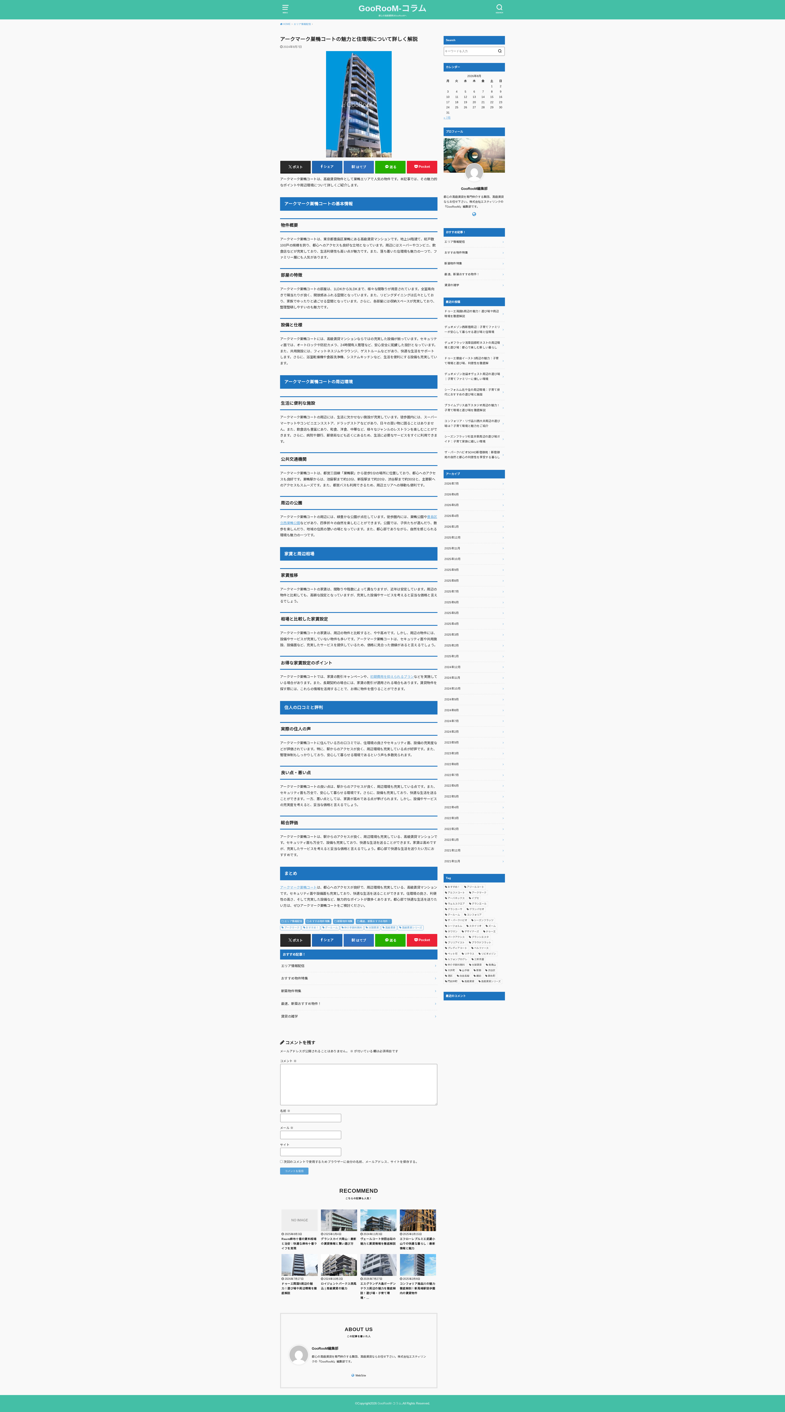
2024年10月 (452, 688)
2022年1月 (451, 839)
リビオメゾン (488, 953)
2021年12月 (452, 850)
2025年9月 (451, 569)
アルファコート (456, 892)
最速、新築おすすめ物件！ (375, 921)
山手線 (465, 970)
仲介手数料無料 (353, 927)
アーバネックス (456, 898)
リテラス (469, 953)
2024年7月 (451, 721)
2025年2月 (451, 645)
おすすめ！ (312, 927)
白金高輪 (464, 975)
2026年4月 (451, 515)
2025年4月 (451, 623)
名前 (285, 1111)
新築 (478, 970)
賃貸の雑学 (289, 1016)
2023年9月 (451, 742)
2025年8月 (451, 580)
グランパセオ (476, 909)
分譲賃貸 (374, 927)
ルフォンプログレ (457, 959)
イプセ (475, 898)
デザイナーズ (471, 931)
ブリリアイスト (456, 942)
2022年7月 (451, 775)
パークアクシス (456, 937)
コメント (288, 1061)
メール (287, 1128)
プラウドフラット (481, 942)
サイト (284, 1145)
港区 (450, 975)
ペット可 (453, 953)
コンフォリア (474, 914)
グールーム (331, 927)
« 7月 (447, 117)
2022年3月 (451, 818)
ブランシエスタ (480, 937)
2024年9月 (451, 699)
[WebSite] (474, 214)
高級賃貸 (390, 927)
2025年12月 (452, 537)
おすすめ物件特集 (320, 921)
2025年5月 (451, 613)
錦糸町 (491, 975)
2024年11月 (452, 677)
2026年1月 (451, 526)
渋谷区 (491, 970)
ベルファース (481, 948)
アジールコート (475, 887)
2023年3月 (451, 753)
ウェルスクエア (456, 903)
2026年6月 (451, 494)
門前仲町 (453, 981)
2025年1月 (451, 656)
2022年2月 (451, 829)
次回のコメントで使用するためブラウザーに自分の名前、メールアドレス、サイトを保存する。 (351, 1161)
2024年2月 (451, 731)
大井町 (451, 970)
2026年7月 (451, 483)
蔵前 (478, 975)
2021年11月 (452, 861)
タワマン (453, 931)
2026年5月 (451, 505)
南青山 (492, 964)
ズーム (492, 926)
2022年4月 (451, 807)
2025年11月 (452, 548)
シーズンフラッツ (483, 920)
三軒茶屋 (479, 959)
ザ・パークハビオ (457, 920)
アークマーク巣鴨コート (298, 887)
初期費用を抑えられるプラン (392, 677)
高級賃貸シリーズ (412, 927)
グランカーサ (455, 909)
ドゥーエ (491, 931)
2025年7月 (451, 591)
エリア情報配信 (293, 921)
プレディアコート (457, 948)
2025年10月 (452, 559)
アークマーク (291, 927)
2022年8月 (451, 764)
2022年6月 (451, 785)
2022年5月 (451, 796)
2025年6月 (451, 602)
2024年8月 (451, 710)
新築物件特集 (344, 921)
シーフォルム (455, 926)
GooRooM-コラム (392, 8)
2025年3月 (451, 634)
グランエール (479, 903)
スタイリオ (475, 926)
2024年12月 (452, 667)
